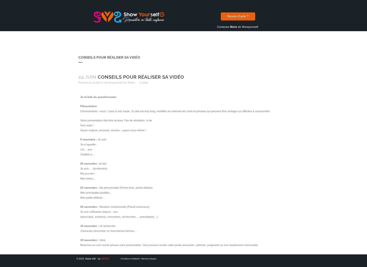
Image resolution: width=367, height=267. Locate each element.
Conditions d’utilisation (130, 259)
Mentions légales (148, 259)
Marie (131, 82)
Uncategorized (113, 82)
